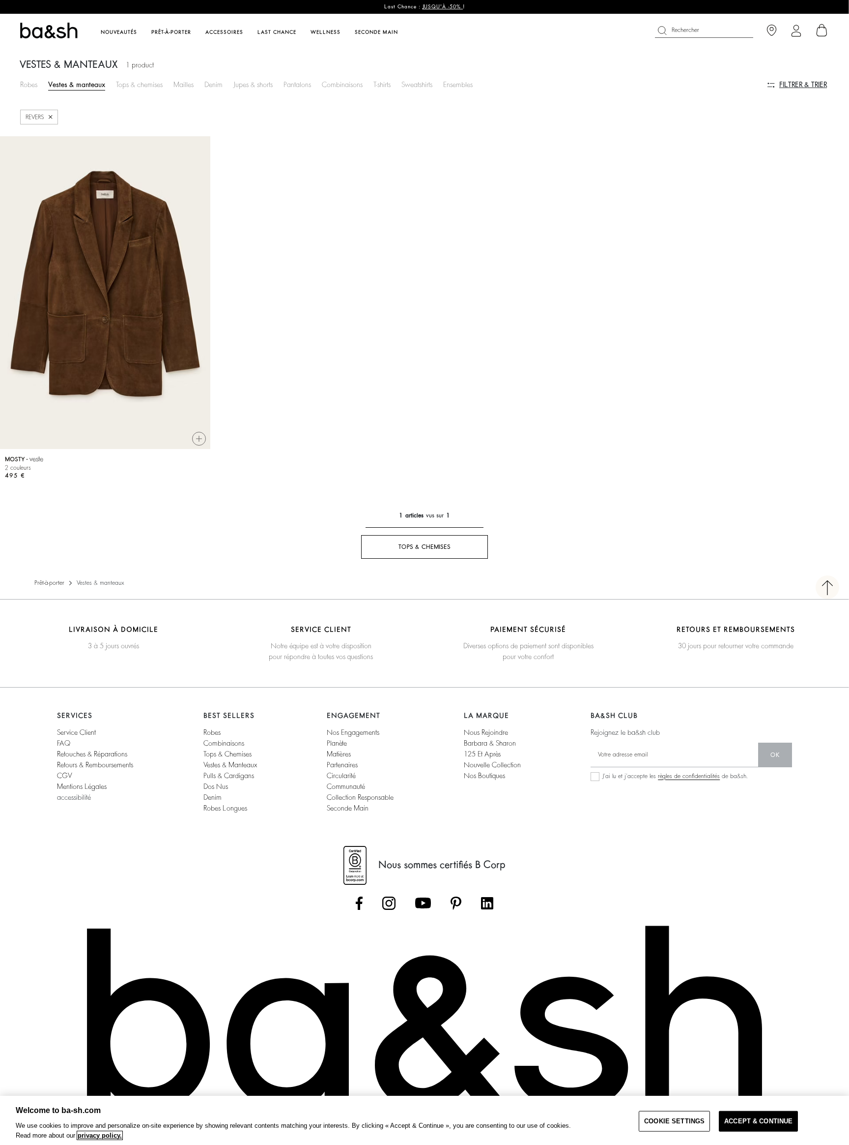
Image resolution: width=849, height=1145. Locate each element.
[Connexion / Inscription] (796, 31)
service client (76, 732)
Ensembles (458, 84)
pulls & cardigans (228, 775)
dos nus (215, 786)
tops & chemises (227, 754)
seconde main (347, 808)
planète (337, 743)
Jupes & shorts (253, 84)
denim (212, 797)
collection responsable (360, 797)
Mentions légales (82, 786)
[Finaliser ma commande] (822, 30)
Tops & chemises (139, 84)
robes (212, 732)
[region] (424, 1120)
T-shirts (382, 84)
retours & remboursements (95, 764)
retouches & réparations (92, 754)
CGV (64, 775)
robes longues (225, 808)
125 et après (482, 754)
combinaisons (223, 743)
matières (339, 754)
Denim (213, 84)
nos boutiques (484, 775)
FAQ (63, 743)
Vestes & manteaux (76, 84)
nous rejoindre (486, 732)
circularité (341, 775)
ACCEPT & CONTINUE (758, 1121)
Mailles (183, 84)
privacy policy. (100, 1135)
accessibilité (74, 797)
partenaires (342, 764)
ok (775, 755)
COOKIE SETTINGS (674, 1121)
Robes (28, 84)
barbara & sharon (490, 743)
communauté (346, 786)
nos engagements (353, 732)
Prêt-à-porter (49, 583)
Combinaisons (342, 84)
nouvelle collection (492, 764)
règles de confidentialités (689, 776)
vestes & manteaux (230, 764)
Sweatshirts (416, 84)
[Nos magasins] (771, 31)
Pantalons (297, 84)
